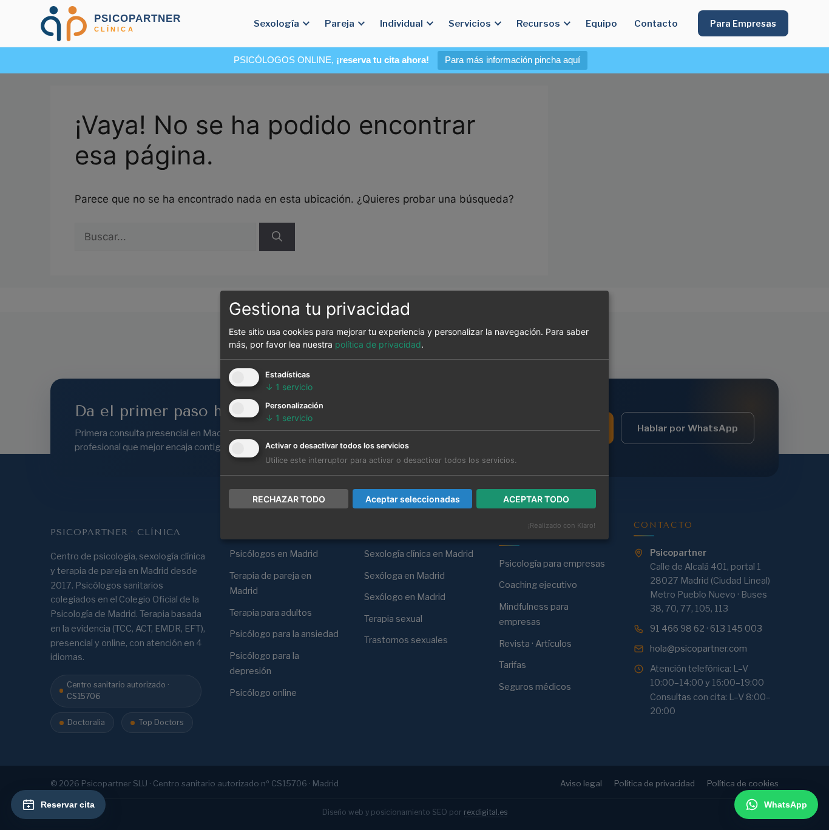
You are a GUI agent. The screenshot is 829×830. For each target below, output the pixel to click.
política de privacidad (378, 344)
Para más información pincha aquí (512, 60)
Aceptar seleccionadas (412, 499)
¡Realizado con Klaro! (561, 525)
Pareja (339, 23)
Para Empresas (743, 23)
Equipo (601, 23)
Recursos (538, 23)
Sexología (276, 23)
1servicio (289, 387)
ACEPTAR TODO (536, 499)
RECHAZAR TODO (288, 499)
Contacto (656, 23)
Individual (401, 23)
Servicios (469, 23)
